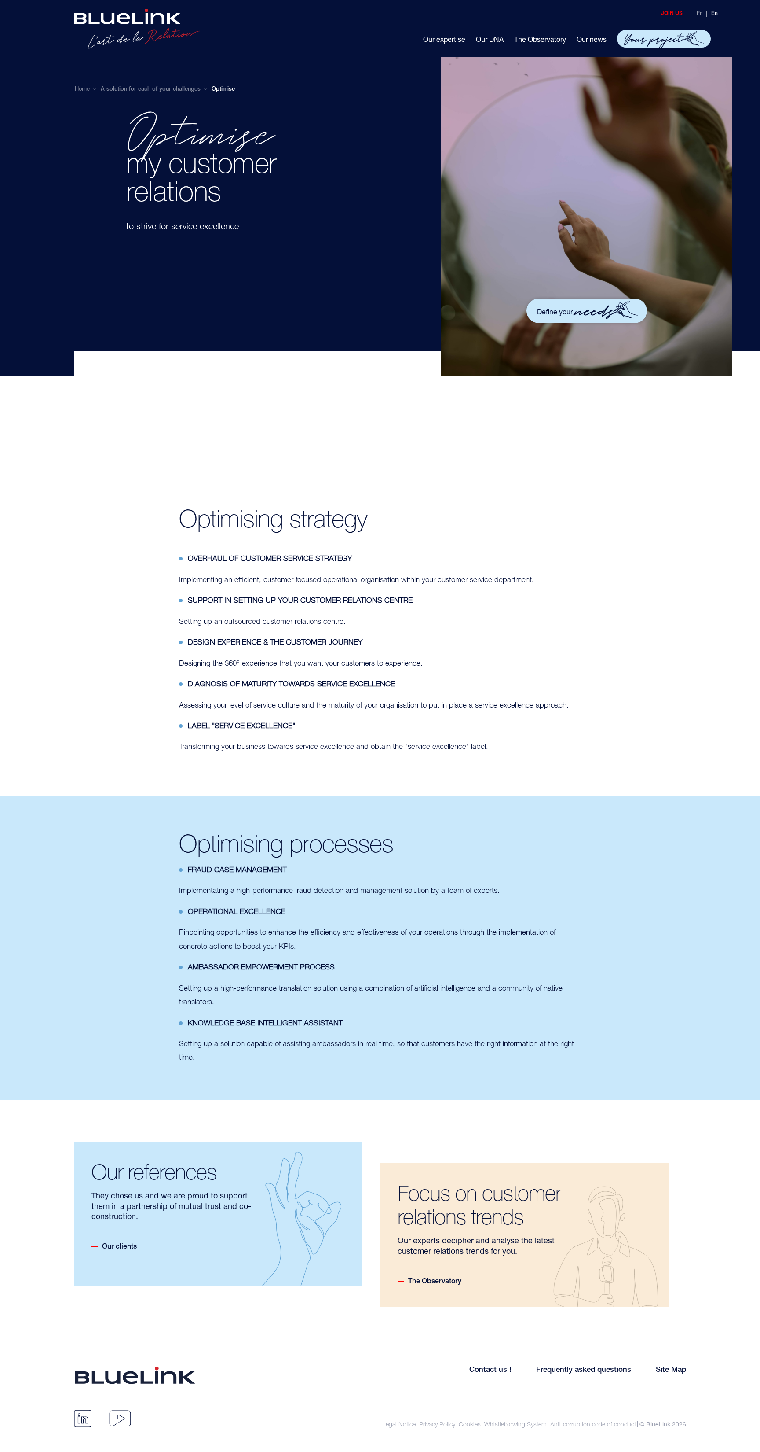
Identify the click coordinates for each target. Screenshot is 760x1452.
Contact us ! (490, 1370)
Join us (672, 13)
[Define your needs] (501, 269)
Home (82, 88)
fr (699, 13)
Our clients (119, 1247)
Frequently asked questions (583, 1370)
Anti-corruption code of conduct (593, 1424)
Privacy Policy (437, 1424)
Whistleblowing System (515, 1424)
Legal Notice (399, 1424)
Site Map (671, 1370)
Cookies (470, 1424)
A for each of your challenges (151, 89)
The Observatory (434, 1282)
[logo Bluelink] (137, 28)
